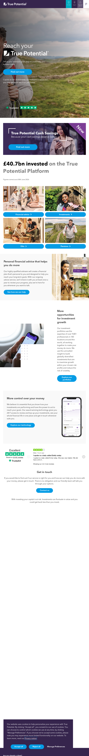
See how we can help (16, 292)
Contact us (44, 490)
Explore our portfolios (67, 378)
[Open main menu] (86, 4)
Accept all (18, 746)
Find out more (17, 72)
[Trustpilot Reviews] (21, 107)
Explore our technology (21, 425)
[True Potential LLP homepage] (15, 4)
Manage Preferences (56, 746)
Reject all (36, 746)
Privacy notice (31, 738)
